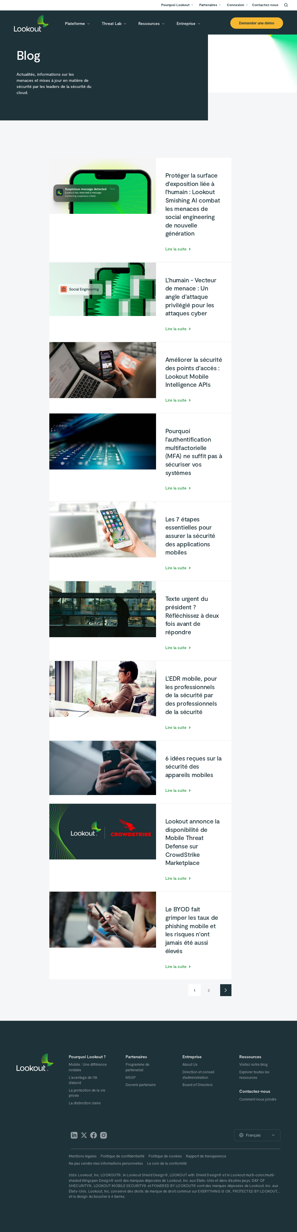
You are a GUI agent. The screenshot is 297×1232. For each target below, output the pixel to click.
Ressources (149, 23)
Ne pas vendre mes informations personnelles (106, 1163)
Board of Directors (197, 1085)
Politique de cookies (165, 1156)
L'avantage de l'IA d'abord (83, 1080)
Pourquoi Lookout (175, 5)
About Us (190, 1064)
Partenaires (208, 5)
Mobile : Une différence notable (88, 1067)
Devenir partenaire (141, 1085)
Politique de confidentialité (122, 1156)
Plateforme (75, 23)
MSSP (131, 1077)
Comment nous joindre (257, 1099)
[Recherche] (286, 5)
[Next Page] (225, 990)
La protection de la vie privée (87, 1093)
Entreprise (186, 23)
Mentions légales (83, 1156)
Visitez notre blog (253, 1064)
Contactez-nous (265, 5)
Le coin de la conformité (167, 1163)
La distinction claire (85, 1103)
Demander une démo (256, 23)
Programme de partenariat (137, 1067)
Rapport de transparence (206, 1156)
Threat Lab (112, 23)
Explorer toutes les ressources (254, 1074)
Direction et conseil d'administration (198, 1074)
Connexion (235, 5)
